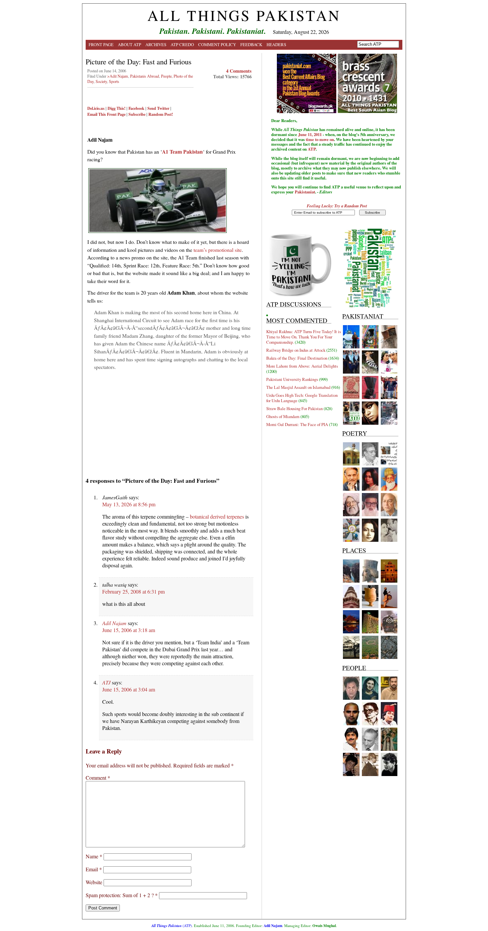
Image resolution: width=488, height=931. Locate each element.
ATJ (106, 682)
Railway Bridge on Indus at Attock (295, 350)
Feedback (251, 44)
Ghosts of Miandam (282, 416)
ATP (312, 149)
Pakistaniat (305, 192)
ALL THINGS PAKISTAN (244, 15)
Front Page (101, 44)
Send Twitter (158, 108)
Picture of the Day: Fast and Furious (139, 61)
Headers (276, 44)
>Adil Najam (117, 76)
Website (94, 882)
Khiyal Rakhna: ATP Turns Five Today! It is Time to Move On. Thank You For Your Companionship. (303, 336)
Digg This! (116, 108)
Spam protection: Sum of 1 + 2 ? (120, 895)
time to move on (320, 139)
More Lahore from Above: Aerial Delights (302, 366)
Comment (98, 777)
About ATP (129, 44)
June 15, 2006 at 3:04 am (128, 689)
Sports (114, 81)
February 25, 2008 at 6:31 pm (133, 591)
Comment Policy (217, 44)
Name (94, 856)
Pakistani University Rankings (292, 379)
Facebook (136, 108)
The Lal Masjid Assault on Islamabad (298, 387)
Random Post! (160, 114)
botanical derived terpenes (217, 516)
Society (101, 81)
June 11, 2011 (310, 134)
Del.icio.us (96, 108)
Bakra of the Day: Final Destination (296, 358)
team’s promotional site (218, 249)
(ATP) (171, 925)
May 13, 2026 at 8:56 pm (128, 504)
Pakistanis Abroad (144, 76)
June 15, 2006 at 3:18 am (128, 629)
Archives (155, 44)
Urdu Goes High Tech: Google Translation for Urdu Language (302, 397)
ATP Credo (182, 44)
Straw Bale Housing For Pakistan (294, 408)
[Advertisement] (169, 421)
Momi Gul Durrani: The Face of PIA (297, 424)
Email (94, 869)
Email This (96, 114)
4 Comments (239, 70)
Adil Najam (114, 622)
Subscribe (136, 114)
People (166, 76)
